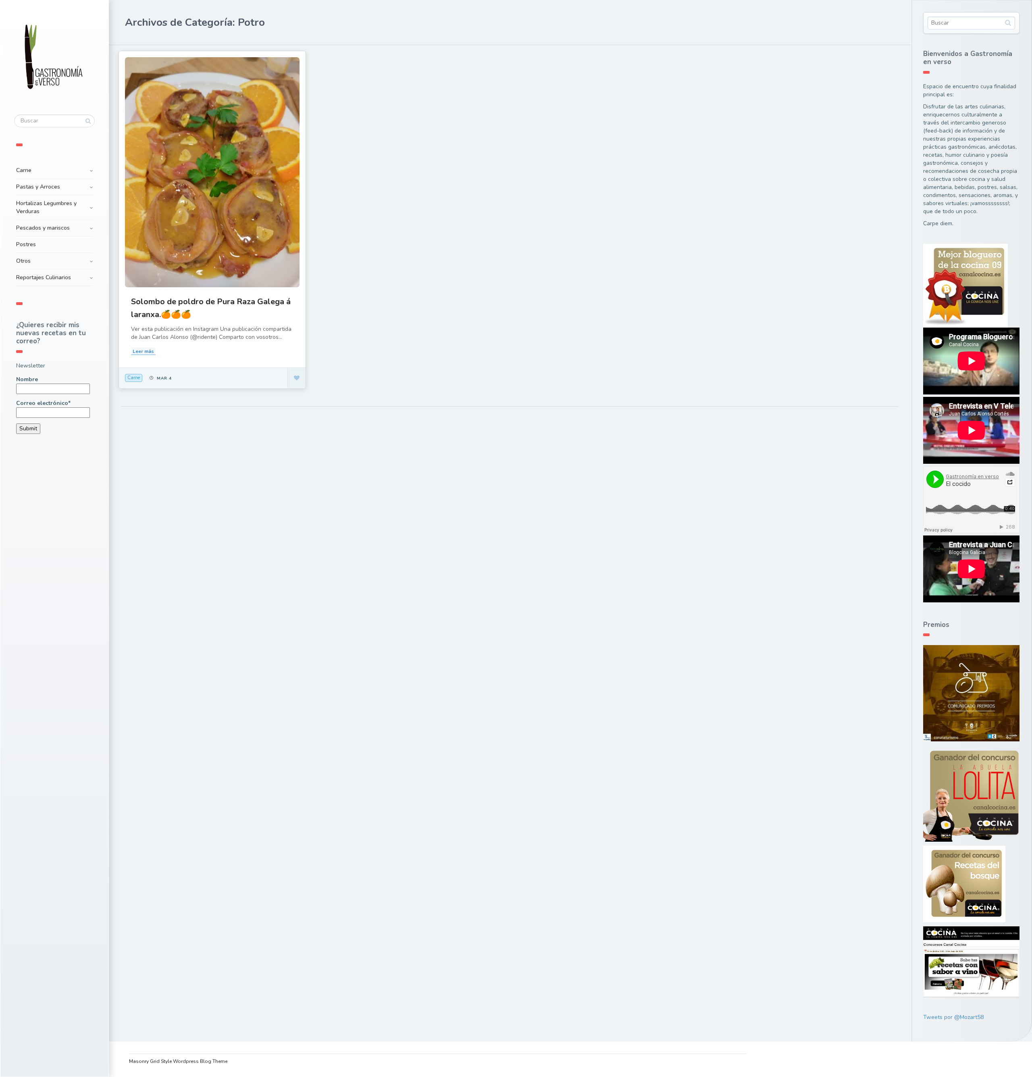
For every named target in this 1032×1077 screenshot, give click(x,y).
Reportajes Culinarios (43, 277)
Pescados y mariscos (43, 228)
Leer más (143, 351)
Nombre (27, 379)
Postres (26, 244)
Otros (23, 261)
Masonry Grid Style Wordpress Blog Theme (178, 1061)
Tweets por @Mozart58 (953, 1017)
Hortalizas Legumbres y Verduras (46, 207)
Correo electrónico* (43, 403)
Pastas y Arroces (38, 187)
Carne (23, 170)
